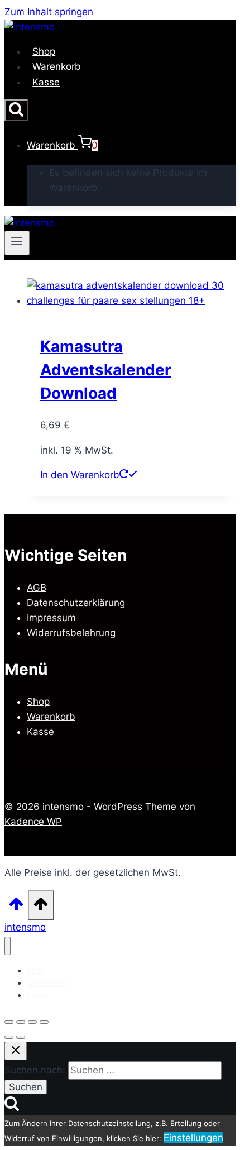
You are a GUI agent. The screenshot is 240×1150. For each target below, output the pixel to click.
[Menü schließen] (7, 946)
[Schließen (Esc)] (44, 1022)
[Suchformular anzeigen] (16, 110)
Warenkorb (56, 67)
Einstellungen (193, 1137)
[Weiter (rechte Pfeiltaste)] (20, 1037)
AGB (36, 587)
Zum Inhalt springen (48, 11)
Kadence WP (33, 821)
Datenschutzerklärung (76, 602)
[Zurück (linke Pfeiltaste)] (8, 1037)
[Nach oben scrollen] (16, 907)
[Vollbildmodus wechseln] (20, 1022)
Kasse (46, 82)
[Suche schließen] (15, 1051)
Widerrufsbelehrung (71, 632)
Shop (43, 51)
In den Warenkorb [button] (79, 474)
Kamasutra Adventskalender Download (105, 370)
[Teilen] (32, 1022)
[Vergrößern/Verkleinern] (8, 1022)
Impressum (51, 617)
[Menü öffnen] (17, 243)
